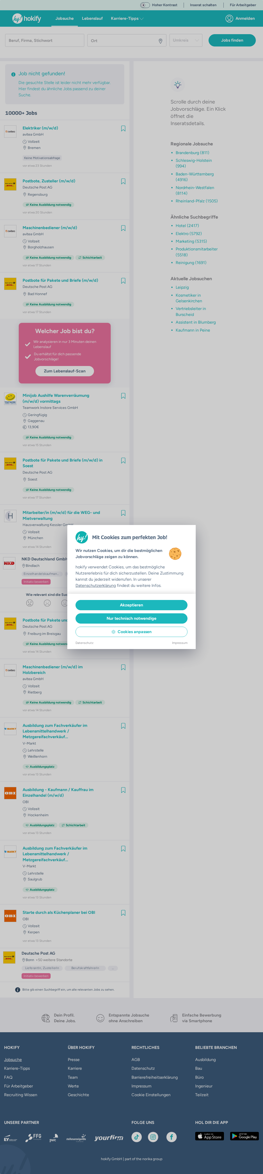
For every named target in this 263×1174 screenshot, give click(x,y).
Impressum (179, 643)
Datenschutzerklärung (96, 585)
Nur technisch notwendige (131, 618)
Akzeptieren (131, 605)
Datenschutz (84, 643)
